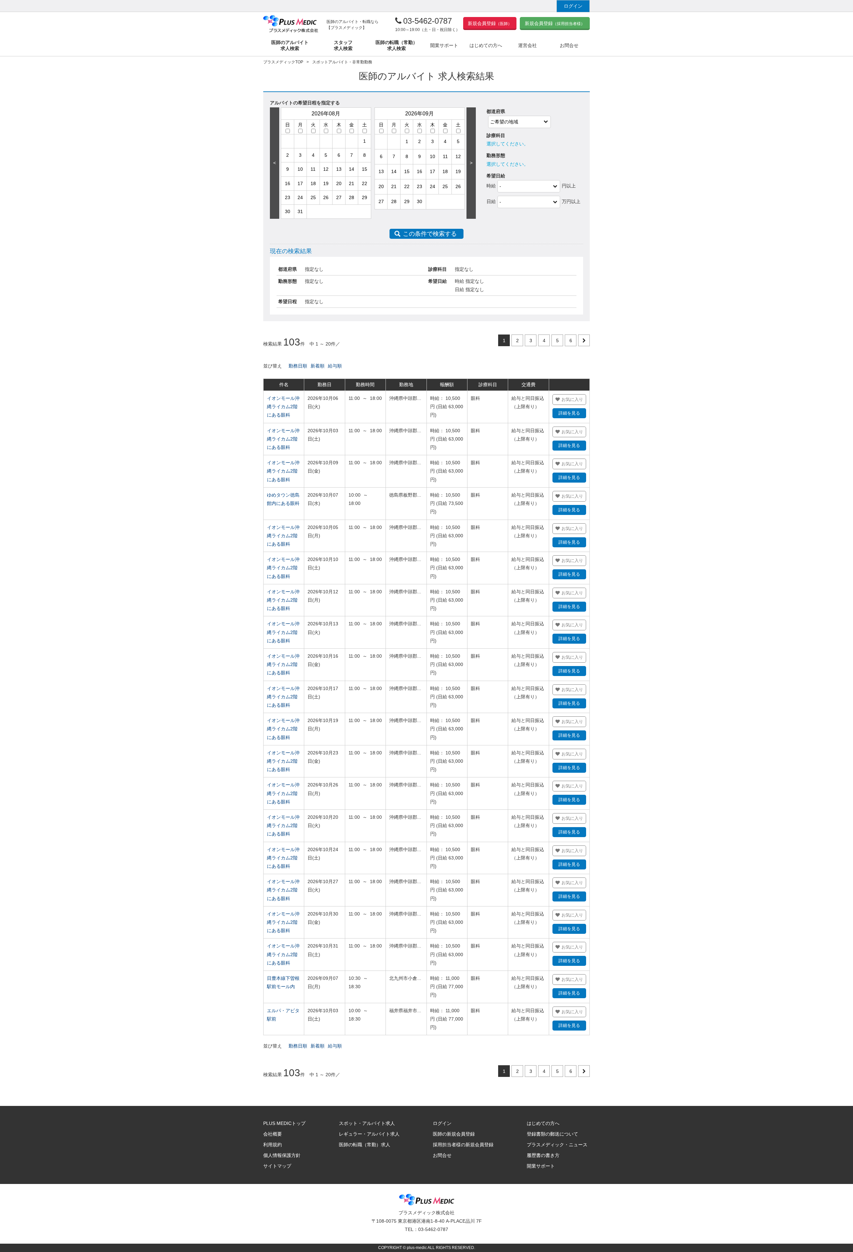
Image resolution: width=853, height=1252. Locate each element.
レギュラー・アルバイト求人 (369, 1134)
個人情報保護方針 (282, 1155)
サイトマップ (277, 1166)
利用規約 (272, 1144)
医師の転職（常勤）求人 (364, 1144)
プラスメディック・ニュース (557, 1144)
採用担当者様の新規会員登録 (463, 1144)
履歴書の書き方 (543, 1155)
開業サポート (541, 1166)
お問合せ (442, 1155)
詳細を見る (569, 413)
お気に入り (572, 399)
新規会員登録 (490, 23)
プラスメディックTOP (283, 62)
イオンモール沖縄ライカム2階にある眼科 (283, 407)
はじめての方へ (543, 1123)
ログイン (573, 6)
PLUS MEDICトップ (284, 1123)
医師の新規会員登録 (454, 1134)
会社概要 (272, 1134)
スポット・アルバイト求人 (367, 1123)
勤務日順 (298, 366)
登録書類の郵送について (552, 1134)
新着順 (318, 366)
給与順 (335, 366)
